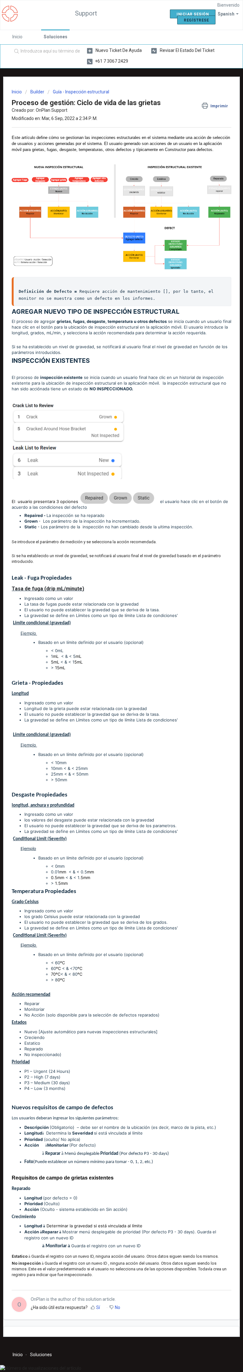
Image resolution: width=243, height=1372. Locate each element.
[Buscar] (15, 51)
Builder (37, 91)
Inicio (17, 36)
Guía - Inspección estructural (81, 91)
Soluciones (55, 36)
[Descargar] (110, 702)
